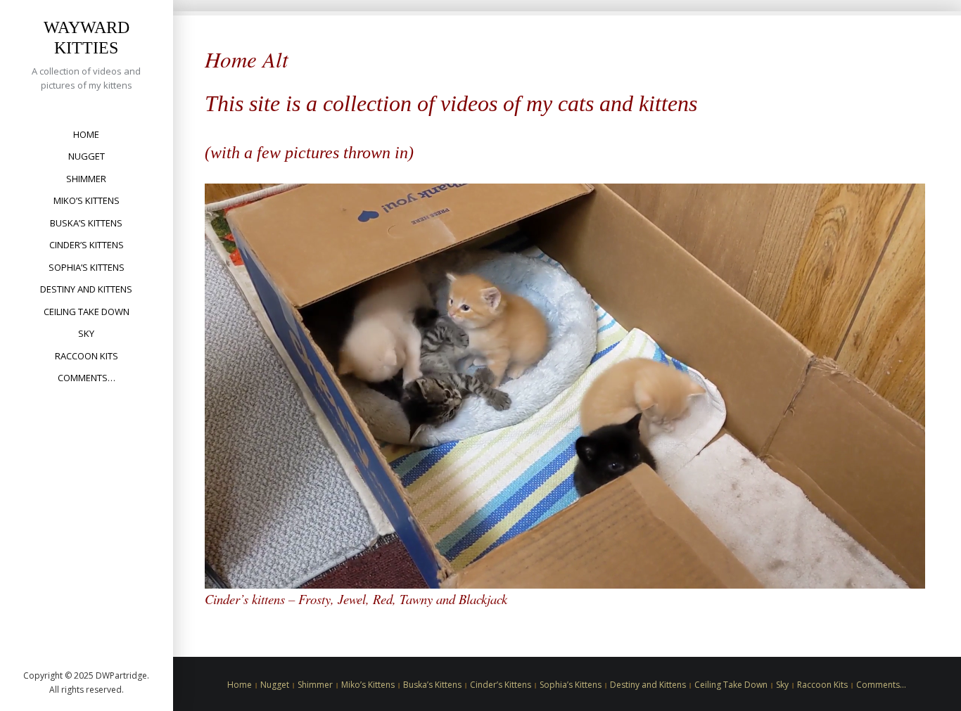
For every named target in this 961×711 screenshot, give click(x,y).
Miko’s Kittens (86, 200)
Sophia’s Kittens (87, 267)
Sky (86, 333)
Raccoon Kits (86, 356)
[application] (565, 386)
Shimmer (86, 178)
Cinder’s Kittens (86, 244)
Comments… (86, 377)
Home (86, 134)
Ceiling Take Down (86, 311)
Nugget (86, 156)
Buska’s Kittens (86, 223)
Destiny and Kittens (86, 289)
